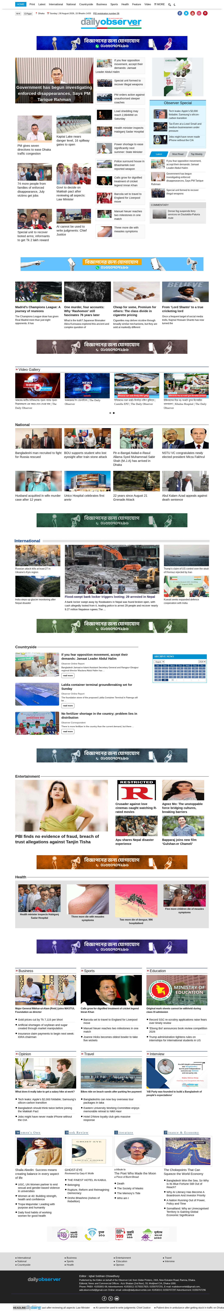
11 (180, 671)
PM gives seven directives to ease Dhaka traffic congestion (34, 149)
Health (125, 4)
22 (158, 677)
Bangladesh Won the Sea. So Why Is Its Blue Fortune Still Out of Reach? (188, 1184)
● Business (70, 1258)
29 (158, 680)
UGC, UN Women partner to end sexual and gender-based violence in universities (39, 1188)
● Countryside (22, 1265)
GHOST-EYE (73, 1170)
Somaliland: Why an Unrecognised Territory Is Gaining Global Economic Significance (188, 1212)
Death (120, 1183)
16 (165, 674)
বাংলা (18, 13)
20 (195, 674)
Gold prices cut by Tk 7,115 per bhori (40, 1019)
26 (188, 677)
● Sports (69, 1261)
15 (158, 674)
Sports (114, 4)
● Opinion (119, 1265)
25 (180, 677)
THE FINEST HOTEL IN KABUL (87, 1180)
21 (202, 674)
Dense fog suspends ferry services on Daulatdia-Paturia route (184, 214)
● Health (69, 1265)
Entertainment (27, 776)
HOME (21, 4)
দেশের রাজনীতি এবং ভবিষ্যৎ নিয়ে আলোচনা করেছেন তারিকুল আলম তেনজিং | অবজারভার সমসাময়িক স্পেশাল (37, 404)
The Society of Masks (130, 1188)
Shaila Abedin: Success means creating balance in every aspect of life (37, 1173)
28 (202, 677)
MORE (160, 4)
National (71, 4)
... (104, 670)
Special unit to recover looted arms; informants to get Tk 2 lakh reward (34, 236)
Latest (41, 4)
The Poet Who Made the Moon (135, 1173)
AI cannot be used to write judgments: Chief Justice (75, 1307)
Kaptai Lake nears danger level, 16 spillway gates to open (73, 140)
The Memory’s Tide (128, 1193)
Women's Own (29, 1132)
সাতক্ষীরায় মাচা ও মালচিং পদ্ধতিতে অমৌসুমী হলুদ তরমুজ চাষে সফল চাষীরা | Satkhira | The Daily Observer (186, 404)
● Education (120, 1261)
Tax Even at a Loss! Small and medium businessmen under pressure (185, 127)
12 (188, 671)
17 (173, 674)
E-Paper (28, 14)
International (56, 4)
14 (202, 671)
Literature (124, 1132)
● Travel (167, 1258)
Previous (8, 385)
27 (195, 677)
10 (173, 671)
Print (32, 4)
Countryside (86, 4)
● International (23, 1258)
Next (216, 385)
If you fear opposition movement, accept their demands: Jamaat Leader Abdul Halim (183, 164)
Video (147, 4)
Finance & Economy (182, 1132)
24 (173, 677)
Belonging (74, 1184)
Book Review (77, 1132)
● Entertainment (122, 1258)
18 (180, 674)
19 (188, 674)
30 (165, 680)
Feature (136, 4)
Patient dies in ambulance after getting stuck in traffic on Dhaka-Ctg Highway (150, 1307)
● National (21, 1261)
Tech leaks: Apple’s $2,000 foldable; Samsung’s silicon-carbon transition (184, 114)
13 (195, 671)
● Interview (169, 1261)
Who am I (123, 1198)
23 (165, 677)
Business (101, 4)
